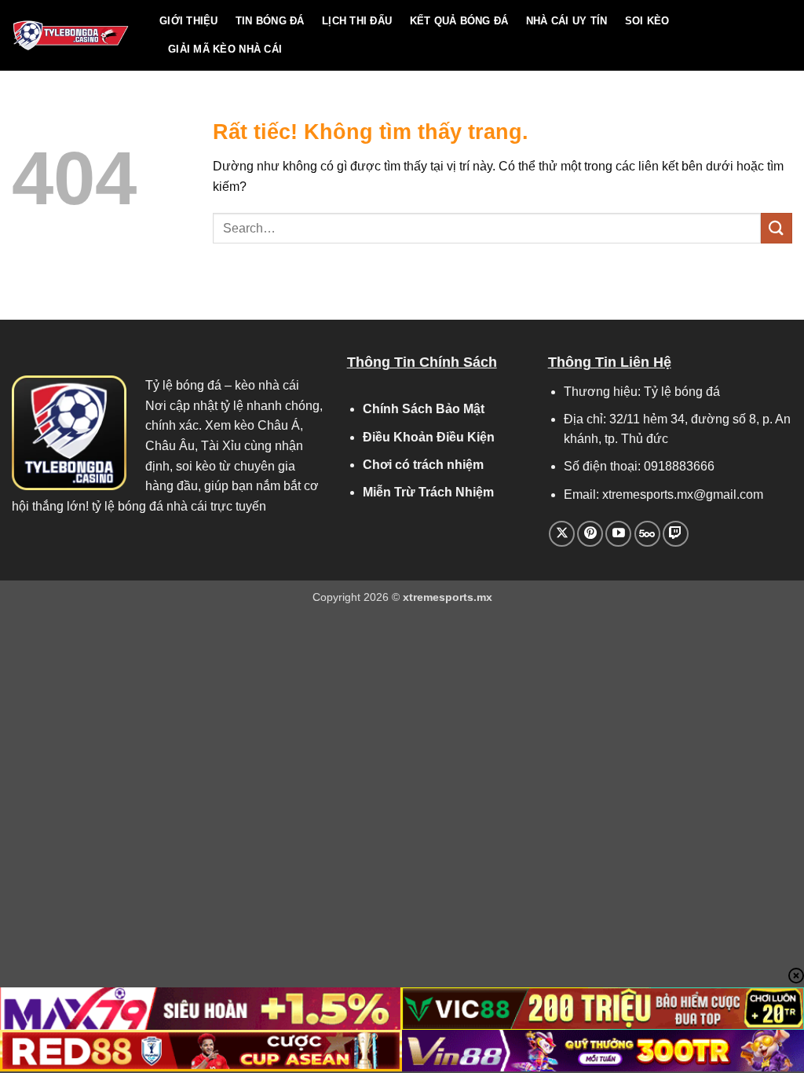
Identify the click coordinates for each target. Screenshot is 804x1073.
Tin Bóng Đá (270, 21)
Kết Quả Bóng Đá (459, 21)
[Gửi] (776, 228)
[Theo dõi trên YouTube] (618, 534)
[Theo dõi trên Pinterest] (590, 534)
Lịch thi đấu (357, 21)
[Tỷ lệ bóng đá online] (74, 35)
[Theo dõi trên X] (562, 534)
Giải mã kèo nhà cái (225, 49)
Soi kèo (647, 21)
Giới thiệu (188, 21)
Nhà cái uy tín (567, 21)
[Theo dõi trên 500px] (647, 534)
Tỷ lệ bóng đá (183, 385)
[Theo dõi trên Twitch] (676, 534)
